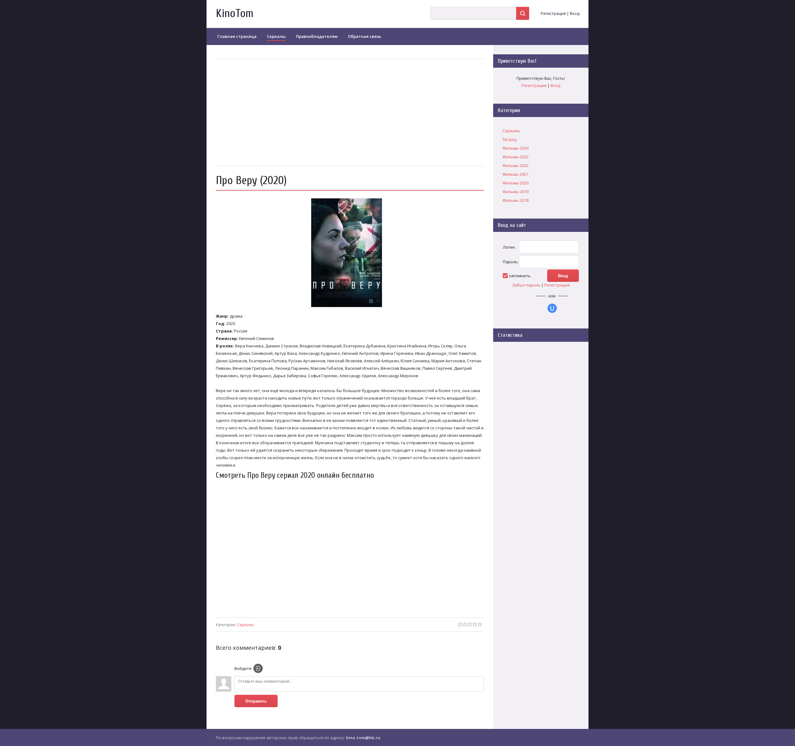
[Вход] (258, 668)
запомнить (520, 275)
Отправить (256, 701)
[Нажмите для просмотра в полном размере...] (349, 307)
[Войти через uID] (552, 308)
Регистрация (553, 13)
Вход (574, 13)
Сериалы (245, 624)
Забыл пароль (526, 285)
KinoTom (234, 13)
